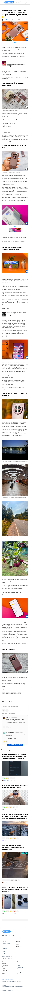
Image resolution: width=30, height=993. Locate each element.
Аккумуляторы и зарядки (7, 945)
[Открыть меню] (2, 2)
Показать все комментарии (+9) (15, 744)
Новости (4, 963)
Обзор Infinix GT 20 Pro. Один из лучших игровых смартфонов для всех (16, 313)
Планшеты (4, 948)
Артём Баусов (6, 780)
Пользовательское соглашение (8, 979)
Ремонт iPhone (20, 968)
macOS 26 (18, 943)
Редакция (19, 972)
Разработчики (20, 967)
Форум (3, 968)
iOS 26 (18, 941)
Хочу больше (15, 919)
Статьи (19, 693)
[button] (27, 215)
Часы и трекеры (5, 950)
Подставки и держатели (7, 958)
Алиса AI (5, 840)
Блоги (3, 967)
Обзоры (7, 693)
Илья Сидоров (6, 809)
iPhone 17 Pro (19, 946)
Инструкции (19, 964)
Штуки (3, 953)
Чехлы (3, 951)
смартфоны (13, 693)
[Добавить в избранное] (24, 19)
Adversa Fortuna (10, 732)
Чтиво (3, 972)
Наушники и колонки (6, 943)
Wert (7, 717)
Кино (3, 973)
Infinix (3, 693)
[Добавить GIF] (7, 710)
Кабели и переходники (7, 956)
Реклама (19, 974)
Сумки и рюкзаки (5, 955)
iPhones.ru (5, 990)
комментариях (12, 713)
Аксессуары (5, 965)
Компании (4, 970)
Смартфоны (4, 946)
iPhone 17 (18, 944)
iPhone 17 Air (19, 948)
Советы (19, 962)
